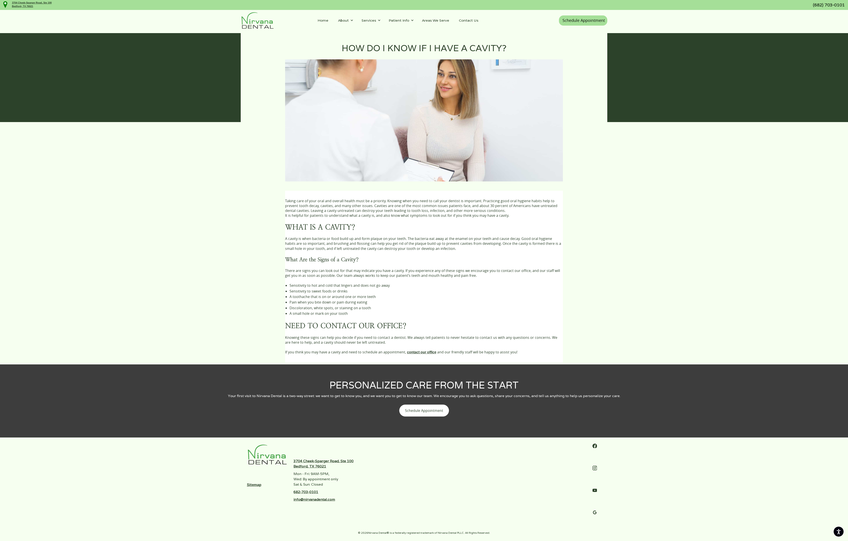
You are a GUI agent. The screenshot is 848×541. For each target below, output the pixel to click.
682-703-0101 (305, 492)
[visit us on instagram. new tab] (594, 468)
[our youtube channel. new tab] (594, 490)
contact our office (421, 352)
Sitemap (254, 485)
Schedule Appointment (583, 20)
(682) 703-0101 (829, 5)
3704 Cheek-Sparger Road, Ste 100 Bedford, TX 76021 (323, 464)
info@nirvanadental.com (314, 499)
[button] (344, 20)
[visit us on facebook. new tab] (594, 446)
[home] (257, 20)
